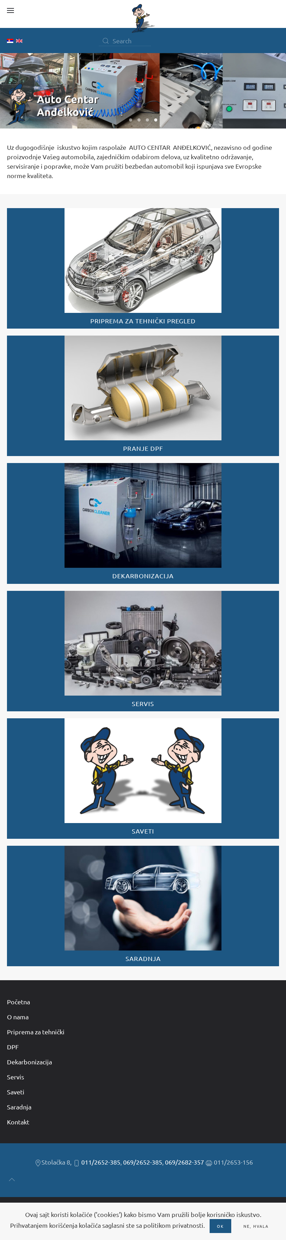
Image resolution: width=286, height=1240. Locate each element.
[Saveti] (143, 778)
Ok (220, 1226)
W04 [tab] (155, 120)
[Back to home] (143, 18)
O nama (18, 1016)
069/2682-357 (184, 1162)
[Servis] (143, 651)
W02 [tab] (139, 120)
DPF (13, 1046)
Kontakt (18, 1121)
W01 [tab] (130, 120)
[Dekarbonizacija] (143, 523)
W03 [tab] (147, 120)
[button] (10, 10)
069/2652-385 (142, 1162)
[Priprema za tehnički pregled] (143, 268)
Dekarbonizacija (29, 1061)
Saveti (15, 1091)
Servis (15, 1076)
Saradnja (19, 1106)
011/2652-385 (100, 1162)
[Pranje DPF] (143, 396)
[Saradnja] (143, 906)
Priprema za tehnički (36, 1031)
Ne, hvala (256, 1226)
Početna (18, 1001)
